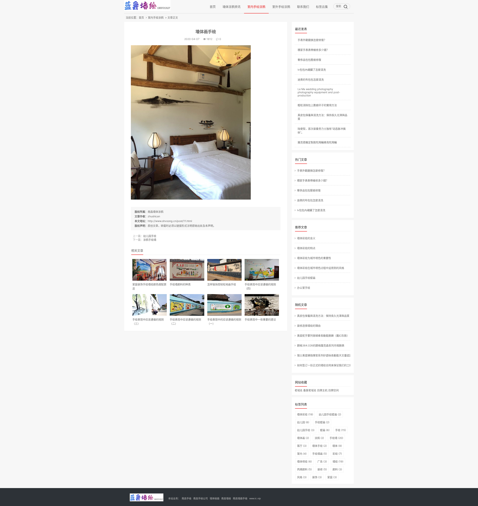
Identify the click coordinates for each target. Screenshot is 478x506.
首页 (213, 7)
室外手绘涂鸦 (281, 7)
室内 (302, 453)
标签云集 (322, 7)
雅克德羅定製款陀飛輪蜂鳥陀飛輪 (317, 142)
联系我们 (303, 7)
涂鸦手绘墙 (149, 239)
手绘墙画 (319, 453)
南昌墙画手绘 (240, 498)
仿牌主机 (322, 390)
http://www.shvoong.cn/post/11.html (170, 221)
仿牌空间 (333, 390)
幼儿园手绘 (149, 235)
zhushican (154, 216)
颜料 (337, 469)
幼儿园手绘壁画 (330, 414)
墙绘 (338, 461)
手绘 (340, 430)
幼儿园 (303, 422)
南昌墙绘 (226, 498)
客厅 (302, 445)
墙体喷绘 (304, 461)
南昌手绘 (186, 498)
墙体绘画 (214, 498)
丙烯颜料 (304, 469)
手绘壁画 (322, 422)
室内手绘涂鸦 (256, 7)
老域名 (298, 390)
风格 (302, 477)
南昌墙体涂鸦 (155, 211)
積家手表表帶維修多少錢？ (313, 49)
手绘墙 (336, 437)
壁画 (325, 430)
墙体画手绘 (205, 31)
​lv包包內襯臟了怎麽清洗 (312, 69)
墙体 (337, 445)
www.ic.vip (255, 498)
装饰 (317, 477)
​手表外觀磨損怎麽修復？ (312, 39)
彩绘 (337, 453)
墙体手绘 (319, 445)
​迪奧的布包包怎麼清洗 (311, 79)
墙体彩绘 (305, 414)
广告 (322, 461)
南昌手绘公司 (200, 498)
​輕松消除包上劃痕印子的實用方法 (317, 105)
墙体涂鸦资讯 (231, 7)
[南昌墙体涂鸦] (147, 9)
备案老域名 (309, 390)
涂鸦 (319, 437)
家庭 (332, 477)
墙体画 (303, 437)
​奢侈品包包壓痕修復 (309, 59)
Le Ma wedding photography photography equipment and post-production (319, 92)
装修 (322, 469)
